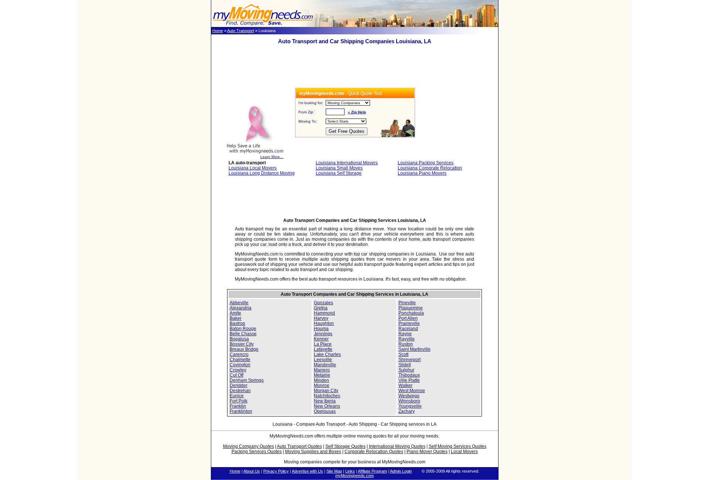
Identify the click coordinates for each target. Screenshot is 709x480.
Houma (321, 328)
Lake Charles (327, 354)
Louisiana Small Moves (339, 168)
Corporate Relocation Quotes (374, 451)
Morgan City (326, 390)
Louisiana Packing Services (425, 162)
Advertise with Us (307, 471)
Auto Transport (240, 30)
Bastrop (237, 323)
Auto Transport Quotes (299, 446)
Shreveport (409, 359)
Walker (405, 385)
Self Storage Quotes (345, 446)
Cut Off (236, 375)
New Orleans (327, 406)
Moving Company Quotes (248, 446)
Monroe (321, 385)
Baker (236, 318)
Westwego (408, 395)
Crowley (238, 370)
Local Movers (464, 451)
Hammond (324, 313)
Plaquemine (410, 308)
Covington (240, 364)
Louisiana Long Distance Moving (262, 173)
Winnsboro (409, 401)
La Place (323, 344)
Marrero (322, 370)
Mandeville (325, 364)
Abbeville (239, 302)
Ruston (405, 344)
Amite (235, 313)
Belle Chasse (243, 333)
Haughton (324, 323)
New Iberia (325, 401)
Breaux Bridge (244, 349)
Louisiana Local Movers (253, 168)
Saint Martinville (414, 349)
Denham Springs (247, 380)
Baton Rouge (243, 328)
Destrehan (240, 390)
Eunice (237, 395)
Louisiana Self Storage (339, 173)
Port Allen (408, 318)
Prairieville (409, 323)
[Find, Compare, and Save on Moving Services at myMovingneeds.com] (263, 25)
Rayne (405, 333)
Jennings (323, 333)
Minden (321, 380)
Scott (403, 354)
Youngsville (410, 406)
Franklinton (241, 411)
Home (217, 30)
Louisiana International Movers (347, 162)
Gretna (321, 308)
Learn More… (272, 157)
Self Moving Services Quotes (457, 446)
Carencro (239, 354)
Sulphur (406, 370)
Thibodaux (409, 375)
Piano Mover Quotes (427, 451)
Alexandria (240, 308)
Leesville (323, 359)
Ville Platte (409, 380)
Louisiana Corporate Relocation (430, 168)
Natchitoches (327, 395)
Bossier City (242, 344)
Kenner (321, 339)
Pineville (407, 302)
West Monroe (411, 390)
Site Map (334, 471)
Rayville (406, 339)
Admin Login (401, 471)
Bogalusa (239, 339)
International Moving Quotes (397, 446)
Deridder (238, 385)
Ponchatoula (411, 313)
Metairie (322, 375)
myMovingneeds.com (354, 475)
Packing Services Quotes (257, 451)
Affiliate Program (372, 471)
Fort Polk (238, 401)
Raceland (408, 328)
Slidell (404, 364)
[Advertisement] (354, 71)
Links (350, 471)
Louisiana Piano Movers (422, 173)
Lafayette (323, 349)
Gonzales (323, 302)
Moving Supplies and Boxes (313, 451)
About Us (251, 471)
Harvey (321, 318)
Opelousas (325, 411)
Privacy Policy (276, 471)
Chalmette (240, 359)
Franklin (238, 406)
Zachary (406, 411)
